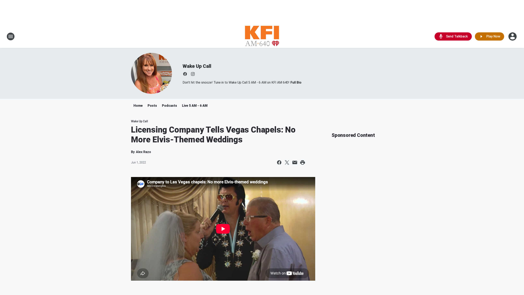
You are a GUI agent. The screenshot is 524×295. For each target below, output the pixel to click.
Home (138, 106)
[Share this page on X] (287, 162)
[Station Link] (262, 36)
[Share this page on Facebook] (279, 162)
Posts (152, 106)
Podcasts (169, 106)
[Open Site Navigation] (11, 36)
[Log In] (512, 36)
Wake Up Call (197, 66)
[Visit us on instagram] (192, 73)
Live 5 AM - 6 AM (195, 106)
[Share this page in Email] (295, 162)
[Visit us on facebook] (185, 73)
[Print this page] (302, 162)
